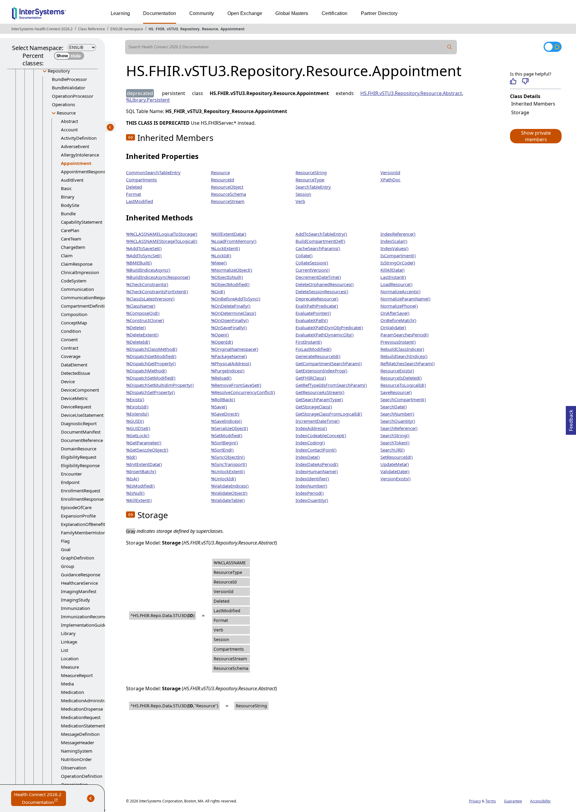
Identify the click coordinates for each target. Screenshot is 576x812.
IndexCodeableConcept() (321, 435)
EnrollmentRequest (80, 491)
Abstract (69, 121)
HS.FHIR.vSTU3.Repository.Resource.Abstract (411, 93)
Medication (72, 692)
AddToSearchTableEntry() (321, 234)
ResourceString (311, 172)
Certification (335, 13)
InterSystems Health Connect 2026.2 (42, 28)
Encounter (71, 474)
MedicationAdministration (88, 700)
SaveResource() (396, 392)
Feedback (571, 418)
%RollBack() (223, 399)
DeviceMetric (74, 398)
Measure (70, 667)
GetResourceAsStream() (320, 392)
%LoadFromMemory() (233, 241)
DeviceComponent (80, 390)
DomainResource (78, 449)
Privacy (475, 801)
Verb (300, 201)
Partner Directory (379, 13)
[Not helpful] (525, 81)
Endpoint (70, 482)
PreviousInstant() (398, 342)
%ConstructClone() (145, 320)
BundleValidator (68, 88)
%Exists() (135, 399)
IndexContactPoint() (316, 450)
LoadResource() (396, 284)
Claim (67, 255)
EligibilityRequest (78, 457)
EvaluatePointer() (313, 313)
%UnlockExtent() (228, 471)
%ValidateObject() (229, 493)
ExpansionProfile (78, 516)
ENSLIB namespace (126, 28)
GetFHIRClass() (311, 378)
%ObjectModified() (230, 284)
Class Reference (91, 28)
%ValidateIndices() (230, 486)
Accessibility (540, 801)
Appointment (232, 28)
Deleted (134, 187)
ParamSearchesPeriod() (404, 335)
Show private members (536, 136)
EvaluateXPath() (312, 320)
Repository (190, 28)
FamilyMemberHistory (84, 533)
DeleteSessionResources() (322, 291)
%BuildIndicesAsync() (148, 270)
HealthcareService (79, 583)
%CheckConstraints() (147, 284)
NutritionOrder (76, 759)
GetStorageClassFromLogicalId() (329, 414)
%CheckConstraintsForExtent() (157, 291)
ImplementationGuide (83, 625)
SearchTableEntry (313, 187)
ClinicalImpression (80, 272)
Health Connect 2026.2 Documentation (40, 798)
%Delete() (136, 327)
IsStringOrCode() (397, 263)
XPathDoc (390, 180)
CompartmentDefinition (85, 306)
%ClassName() (140, 306)
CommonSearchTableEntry (153, 172)
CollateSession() (312, 263)
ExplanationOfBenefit (83, 524)
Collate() (304, 255)
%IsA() (132, 479)
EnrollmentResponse (82, 499)
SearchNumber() (397, 414)
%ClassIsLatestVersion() (150, 299)
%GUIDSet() (138, 428)
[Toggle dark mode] (553, 47)
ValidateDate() (395, 471)
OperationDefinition (81, 776)
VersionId (390, 172)
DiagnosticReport (79, 423)
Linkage (69, 642)
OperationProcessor (72, 96)
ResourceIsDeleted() (401, 378)
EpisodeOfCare (76, 507)
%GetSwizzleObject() (147, 450)
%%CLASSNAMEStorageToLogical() (161, 241)
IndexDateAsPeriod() (317, 464)
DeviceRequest (76, 407)
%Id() (131, 457)
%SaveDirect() (225, 414)
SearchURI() (392, 450)
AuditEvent (72, 180)
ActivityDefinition (79, 138)
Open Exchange (244, 13)
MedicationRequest (80, 717)
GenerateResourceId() (318, 356)
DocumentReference (82, 440)
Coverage (70, 356)
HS (150, 28)
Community (201, 13)
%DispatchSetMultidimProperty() (160, 385)
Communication (77, 289)
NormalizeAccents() (400, 291)
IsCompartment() (398, 255)
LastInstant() (393, 277)
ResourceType (310, 180)
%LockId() (221, 255)
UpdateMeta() (394, 464)
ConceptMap (74, 323)
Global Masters (291, 13)
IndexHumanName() (317, 471)
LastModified (139, 201)
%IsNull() (135, 493)
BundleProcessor (69, 79)
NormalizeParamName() (405, 299)
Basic (66, 188)
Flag (65, 541)
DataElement (74, 365)
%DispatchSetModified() (151, 378)
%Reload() (221, 378)
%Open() (220, 335)
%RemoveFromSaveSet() (236, 385)
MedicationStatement (83, 726)
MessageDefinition (80, 734)
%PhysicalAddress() (231, 363)
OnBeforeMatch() (398, 320)
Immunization (75, 608)
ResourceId (222, 180)
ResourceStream (227, 201)
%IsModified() (140, 486)
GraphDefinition (77, 558)
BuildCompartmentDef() (320, 241)
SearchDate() (393, 407)
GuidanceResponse (80, 575)
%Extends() (137, 414)
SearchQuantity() (397, 421)
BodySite (70, 205)
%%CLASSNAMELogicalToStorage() (161, 234)
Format (133, 194)
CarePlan (70, 230)
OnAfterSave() (395, 313)
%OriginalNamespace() (234, 349)
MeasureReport (77, 675)
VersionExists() (395, 479)
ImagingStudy (75, 600)
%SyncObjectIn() (228, 457)
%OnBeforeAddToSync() (235, 299)
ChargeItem (73, 247)
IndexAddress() (311, 428)
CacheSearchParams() (318, 248)
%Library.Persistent (148, 100)
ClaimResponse (76, 264)
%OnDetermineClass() (233, 313)
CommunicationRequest (85, 297)
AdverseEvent (75, 146)
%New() (219, 263)
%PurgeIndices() (227, 371)
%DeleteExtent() (142, 335)
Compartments (141, 180)
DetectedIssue (75, 373)
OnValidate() (393, 327)
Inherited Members (533, 103)
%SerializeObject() (229, 428)
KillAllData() (392, 270)
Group (67, 566)
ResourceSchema (228, 194)
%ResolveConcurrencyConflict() (243, 392)
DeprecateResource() (317, 299)
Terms (490, 801)
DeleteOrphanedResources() (325, 284)
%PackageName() (229, 356)
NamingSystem (76, 751)
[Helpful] (513, 81)
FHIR (160, 28)
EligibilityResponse (80, 465)
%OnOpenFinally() (230, 320)
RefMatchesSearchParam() (407, 363)
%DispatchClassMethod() (151, 349)
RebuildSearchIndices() (404, 356)
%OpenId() (222, 342)
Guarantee (513, 801)
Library (68, 633)
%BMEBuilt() (139, 263)
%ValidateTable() (228, 500)
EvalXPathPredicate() (317, 306)
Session (303, 194)
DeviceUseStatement (82, 415)
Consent (69, 339)
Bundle (68, 213)
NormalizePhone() (399, 306)
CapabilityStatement (81, 222)
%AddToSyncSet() (144, 255)
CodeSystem (73, 281)
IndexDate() (308, 457)
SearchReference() (399, 428)
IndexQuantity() (312, 500)
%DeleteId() (138, 342)
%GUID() (135, 421)
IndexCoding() (310, 443)
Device (68, 381)
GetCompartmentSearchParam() (329, 363)
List (64, 650)
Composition (74, 314)
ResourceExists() (397, 371)
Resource (210, 28)
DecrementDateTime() (318, 277)
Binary (67, 197)
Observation (73, 768)
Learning (120, 13)
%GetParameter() (143, 443)
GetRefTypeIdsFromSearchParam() (331, 385)
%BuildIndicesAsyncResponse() (158, 277)
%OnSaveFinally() (229, 327)
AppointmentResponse (84, 172)
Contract (69, 348)
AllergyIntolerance (80, 155)
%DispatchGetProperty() (151, 363)
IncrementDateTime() (318, 421)
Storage (520, 112)
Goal (65, 549)
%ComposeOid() (143, 313)
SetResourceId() (396, 457)
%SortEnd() (222, 450)
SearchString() (395, 435)
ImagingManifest (78, 591)
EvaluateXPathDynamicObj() (325, 335)
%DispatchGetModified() (151, 356)
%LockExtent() (225, 248)
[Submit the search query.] (449, 47)
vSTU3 (172, 28)
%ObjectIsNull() (227, 277)
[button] (535, 136)
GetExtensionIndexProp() (321, 371)
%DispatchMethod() (146, 371)
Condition (71, 331)
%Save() (219, 407)
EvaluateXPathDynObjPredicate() (329, 327)
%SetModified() (226, 435)
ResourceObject (227, 187)
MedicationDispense (82, 709)
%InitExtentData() (144, 464)
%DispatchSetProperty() (150, 392)
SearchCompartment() (403, 399)
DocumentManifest (80, 432)
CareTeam (71, 239)
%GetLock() (137, 435)
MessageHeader (77, 742)
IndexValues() (394, 248)
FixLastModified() (314, 349)
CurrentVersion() (313, 270)
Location (70, 658)
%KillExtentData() (228, 234)
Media (67, 684)
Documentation (159, 13)
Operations (63, 104)
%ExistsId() (137, 407)
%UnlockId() (223, 479)
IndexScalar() (393, 241)
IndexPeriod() (310, 493)
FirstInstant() (309, 342)
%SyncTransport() (229, 464)
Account (69, 130)
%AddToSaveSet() (144, 248)
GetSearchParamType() (319, 399)
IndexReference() (398, 234)
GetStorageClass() (314, 407)
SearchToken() (395, 443)
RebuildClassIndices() (402, 349)
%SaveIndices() (226, 421)
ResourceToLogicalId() (403, 385)
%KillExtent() (139, 500)
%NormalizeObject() (231, 270)
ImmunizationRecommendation (94, 616)
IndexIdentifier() (312, 479)
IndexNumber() (311, 486)
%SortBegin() (224, 443)
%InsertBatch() (141, 471)
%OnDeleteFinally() (230, 306)
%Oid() (218, 291)
